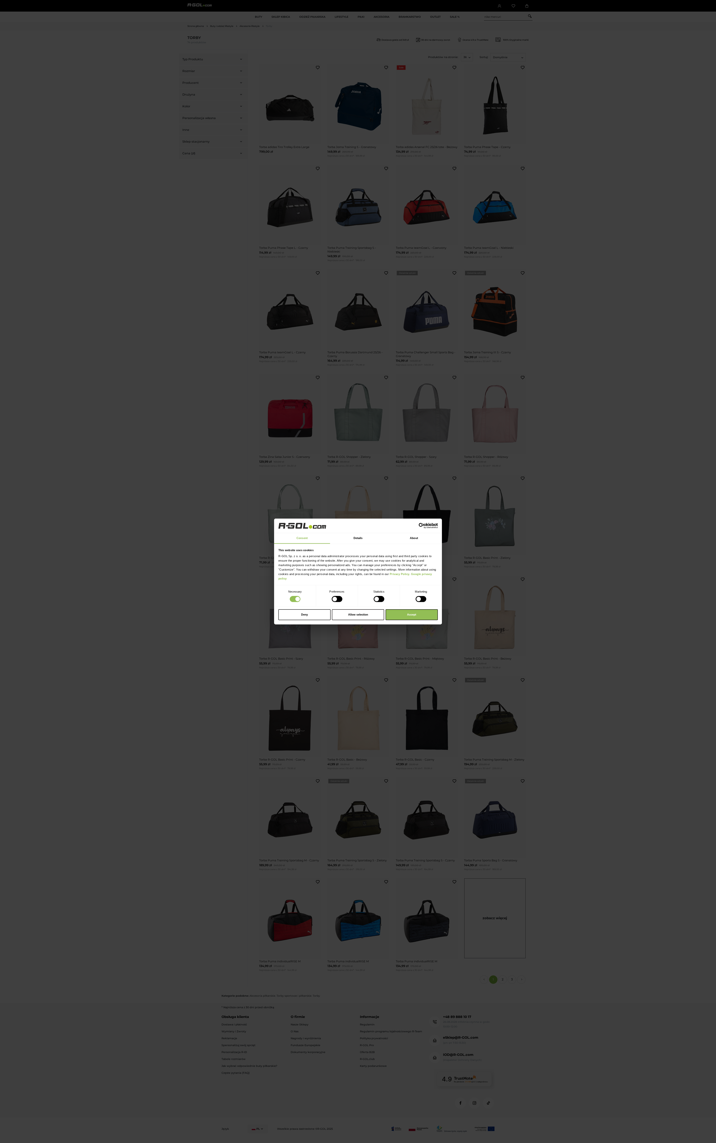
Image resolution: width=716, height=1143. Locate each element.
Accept (411, 614)
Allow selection (358, 614)
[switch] (337, 599)
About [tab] (414, 538)
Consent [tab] (302, 538)
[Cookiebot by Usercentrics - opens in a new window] (421, 526)
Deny (304, 614)
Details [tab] (358, 538)
